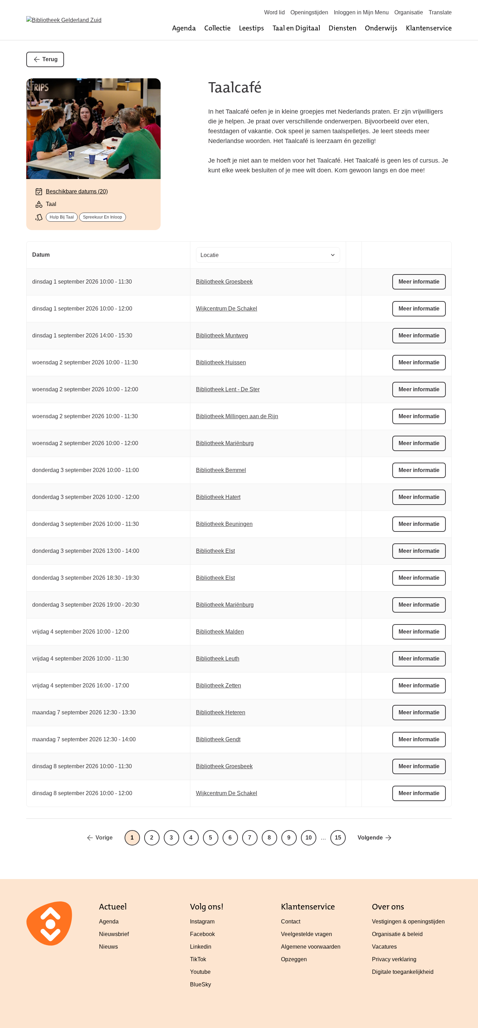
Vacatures (384, 947)
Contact (290, 922)
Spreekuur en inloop (102, 217)
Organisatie (408, 12)
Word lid (274, 12)
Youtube (200, 972)
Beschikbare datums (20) (77, 191)
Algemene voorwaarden (310, 947)
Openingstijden (309, 12)
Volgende (370, 838)
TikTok (198, 959)
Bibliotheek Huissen (221, 362)
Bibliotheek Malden (220, 632)
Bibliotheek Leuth (217, 659)
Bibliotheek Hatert (218, 497)
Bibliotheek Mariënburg (225, 443)
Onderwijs (381, 28)
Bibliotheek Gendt (218, 739)
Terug (50, 59)
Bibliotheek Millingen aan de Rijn (237, 416)
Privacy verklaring (394, 959)
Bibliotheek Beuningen (224, 524)
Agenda (184, 28)
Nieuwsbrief (114, 934)
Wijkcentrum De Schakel (226, 309)
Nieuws (108, 947)
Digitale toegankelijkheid (403, 972)
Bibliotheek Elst (215, 551)
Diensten (343, 28)
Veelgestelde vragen (306, 934)
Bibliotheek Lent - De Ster (228, 389)
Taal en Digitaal (296, 28)
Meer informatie (419, 282)
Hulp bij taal (62, 217)
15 (338, 838)
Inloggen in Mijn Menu (361, 12)
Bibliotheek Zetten (218, 685)
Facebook (202, 934)
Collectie (217, 28)
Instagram (202, 922)
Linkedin (200, 947)
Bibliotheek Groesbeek (224, 282)
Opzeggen (294, 959)
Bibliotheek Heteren (220, 712)
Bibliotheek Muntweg (222, 335)
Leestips (251, 28)
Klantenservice (429, 28)
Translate (440, 12)
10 (308, 838)
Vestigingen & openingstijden (408, 922)
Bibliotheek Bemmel (221, 470)
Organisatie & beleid (397, 934)
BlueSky (200, 984)
